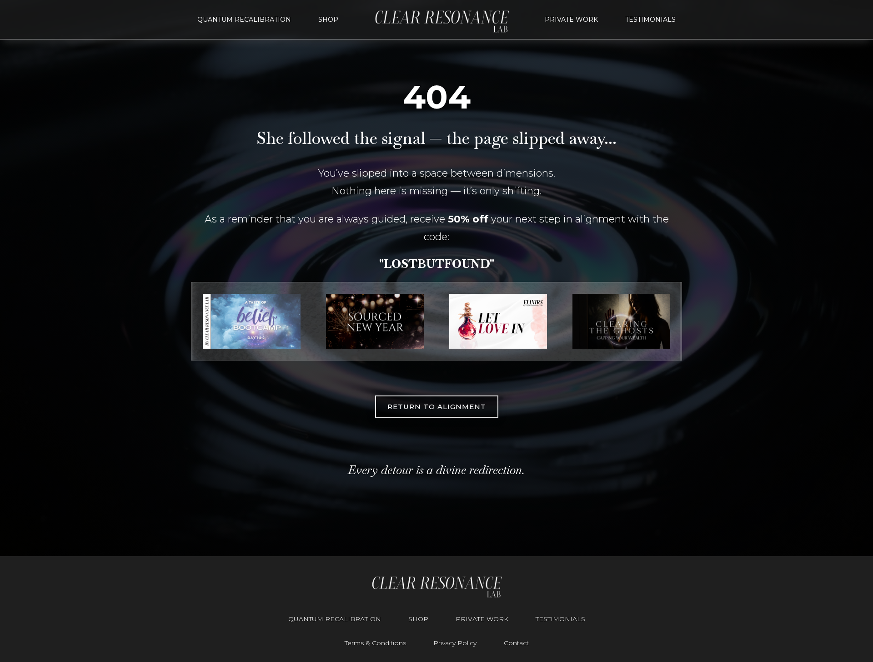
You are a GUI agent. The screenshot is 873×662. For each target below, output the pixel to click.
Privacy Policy (455, 643)
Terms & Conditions (375, 643)
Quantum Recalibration (244, 19)
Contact (516, 643)
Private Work (571, 19)
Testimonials (650, 19)
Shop (328, 19)
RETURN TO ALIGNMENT (436, 406)
